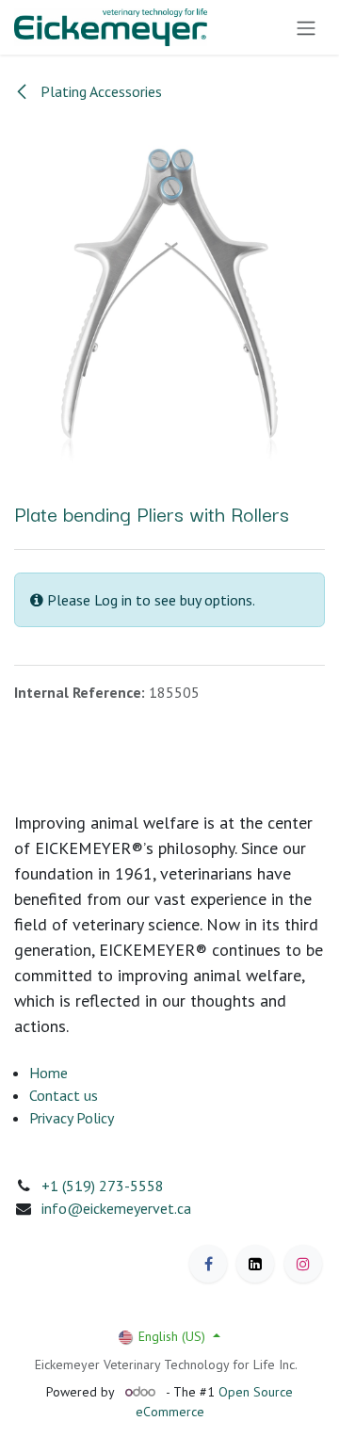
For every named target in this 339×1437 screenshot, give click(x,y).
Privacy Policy (71, 1117)
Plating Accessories (99, 91)
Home (48, 1072)
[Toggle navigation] (306, 27)
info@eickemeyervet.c (112, 1208)
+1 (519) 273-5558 (102, 1185)
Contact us (63, 1095)
